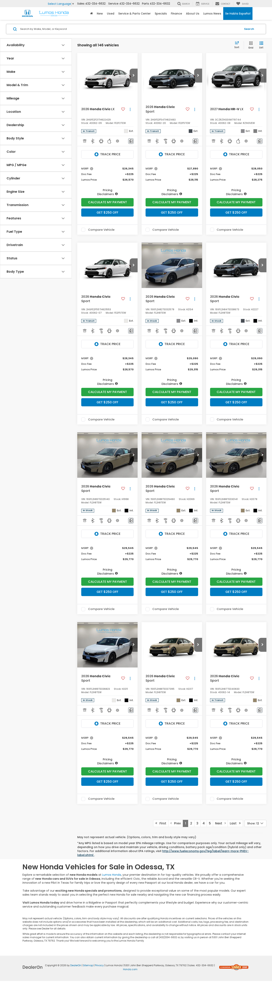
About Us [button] (192, 14)
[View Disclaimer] (117, 141)
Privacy (99, 965)
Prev (176, 823)
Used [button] (110, 14)
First (161, 823)
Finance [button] (176, 14)
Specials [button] (161, 14)
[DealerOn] (33, 967)
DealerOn (75, 965)
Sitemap (88, 965)
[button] (134, 76)
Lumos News (212, 14)
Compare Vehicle (101, 230)
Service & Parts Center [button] (134, 14)
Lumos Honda (111, 875)
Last (234, 823)
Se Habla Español (237, 14)
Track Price (110, 154)
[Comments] (131, 141)
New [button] (100, 14)
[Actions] (130, 109)
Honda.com (130, 969)
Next (220, 823)
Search (249, 29)
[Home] (91, 13)
